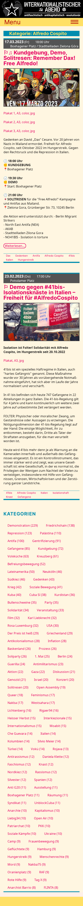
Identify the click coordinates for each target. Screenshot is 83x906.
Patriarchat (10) (19, 826)
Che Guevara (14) (20, 733)
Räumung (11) (57, 795)
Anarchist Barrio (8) (22, 887)
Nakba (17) (15, 703)
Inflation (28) (57, 641)
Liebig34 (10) (17, 818)
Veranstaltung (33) (50, 610)
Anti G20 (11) (17, 787)
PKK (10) (44, 826)
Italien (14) (48, 733)
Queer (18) (15, 695)
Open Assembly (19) (50, 687)
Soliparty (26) (17, 656)
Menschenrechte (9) (54, 857)
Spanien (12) (43, 780)
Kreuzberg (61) (47, 556)
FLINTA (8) (51, 887)
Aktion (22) (15, 672)
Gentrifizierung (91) (46, 541)
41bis (72, 255)
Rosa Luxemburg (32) (23, 625)
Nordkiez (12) (17, 772)
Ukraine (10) (53, 834)
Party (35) (51, 602)
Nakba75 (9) (37, 864)
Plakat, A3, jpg (13, 360)
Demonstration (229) (23, 525)
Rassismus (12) (46, 772)
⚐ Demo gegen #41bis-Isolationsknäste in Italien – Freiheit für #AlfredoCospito (40, 292)
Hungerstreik (26, 259)
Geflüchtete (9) (18, 849)
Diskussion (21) (64, 672)
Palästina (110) (50, 533)
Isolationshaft (61, 492)
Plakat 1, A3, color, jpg (19, 113)
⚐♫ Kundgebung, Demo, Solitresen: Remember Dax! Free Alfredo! (39, 58)
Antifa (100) (16, 541)
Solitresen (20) (18, 687)
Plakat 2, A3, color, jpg (19, 122)
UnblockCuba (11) (47, 803)
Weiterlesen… (15, 246)
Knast (9, 496)
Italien (9, 259)
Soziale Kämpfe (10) (22, 834)
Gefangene (24, 496)
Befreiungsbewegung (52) (26, 564)
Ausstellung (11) (46, 787)
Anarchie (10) (17, 810)
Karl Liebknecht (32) (42, 618)
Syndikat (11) (17, 803)
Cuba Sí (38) (37, 595)
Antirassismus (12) (21, 757)
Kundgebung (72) (50, 548)
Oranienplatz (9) (19, 872)
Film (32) (14, 618)
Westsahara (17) (43, 703)
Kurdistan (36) (64, 595)
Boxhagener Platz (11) (23, 795)
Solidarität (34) (18, 610)
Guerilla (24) (16, 664)
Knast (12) (46, 764)
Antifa (36, 255)
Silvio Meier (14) (49, 741)
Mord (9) (14, 864)
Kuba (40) (14, 595)
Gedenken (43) (43, 579)
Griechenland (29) (60, 633)
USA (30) (53, 625)
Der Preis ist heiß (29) (23, 633)
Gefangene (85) (19, 548)
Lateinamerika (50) (21, 572)
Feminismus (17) (43, 695)
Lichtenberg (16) (19, 710)
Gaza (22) (38, 672)
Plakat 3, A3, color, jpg (19, 131)
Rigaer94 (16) (48, 710)
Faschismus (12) (19, 764)
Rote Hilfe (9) (17, 880)
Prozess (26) (48, 649)
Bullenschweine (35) (22, 602)
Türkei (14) (15, 749)
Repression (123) (20, 533)
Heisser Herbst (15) (22, 718)
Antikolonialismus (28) (24, 641)
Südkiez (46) (16, 579)
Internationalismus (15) (25, 726)
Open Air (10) (43, 818)
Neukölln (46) (52, 572)
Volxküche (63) (18, 556)
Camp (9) (14, 841)
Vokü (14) (38, 749)
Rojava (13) (61, 749)
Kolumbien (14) (19, 741)
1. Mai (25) (42, 656)
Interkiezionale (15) (58, 718)
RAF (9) (44, 872)
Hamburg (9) (46, 849)
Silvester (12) (17, 780)
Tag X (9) (40, 880)
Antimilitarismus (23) (48, 664)
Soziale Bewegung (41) (46, 587)
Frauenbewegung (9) (44, 841)
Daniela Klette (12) (55, 757)
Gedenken (21, 255)
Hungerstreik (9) (19, 857)
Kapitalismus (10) (47, 810)
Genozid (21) (17, 680)
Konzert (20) (65, 680)
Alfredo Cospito (54, 255)
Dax (8, 255)
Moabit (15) (58, 726)
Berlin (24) (65, 656)
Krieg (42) (14, 587)
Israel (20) (41, 680)
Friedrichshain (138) (60, 525)
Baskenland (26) (19, 649)
